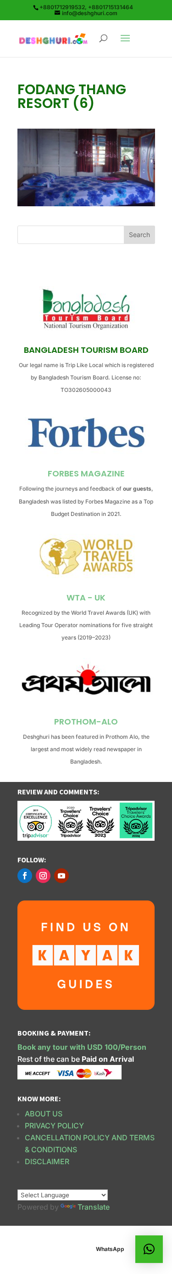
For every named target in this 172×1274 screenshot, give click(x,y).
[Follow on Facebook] (24, 875)
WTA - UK (86, 597)
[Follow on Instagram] (43, 875)
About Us (43, 1113)
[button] (149, 1249)
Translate (94, 1207)
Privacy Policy (54, 1125)
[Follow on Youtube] (61, 875)
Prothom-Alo (86, 721)
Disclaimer (47, 1161)
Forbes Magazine (86, 473)
